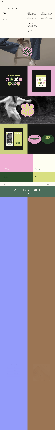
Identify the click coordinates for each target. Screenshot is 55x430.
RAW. (2, 1)
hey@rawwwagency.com (31, 193)
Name (8, 365)
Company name (16, 368)
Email (8, 368)
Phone (15, 365)
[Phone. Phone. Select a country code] (15, 366)
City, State (8, 371)
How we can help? (16, 371)
